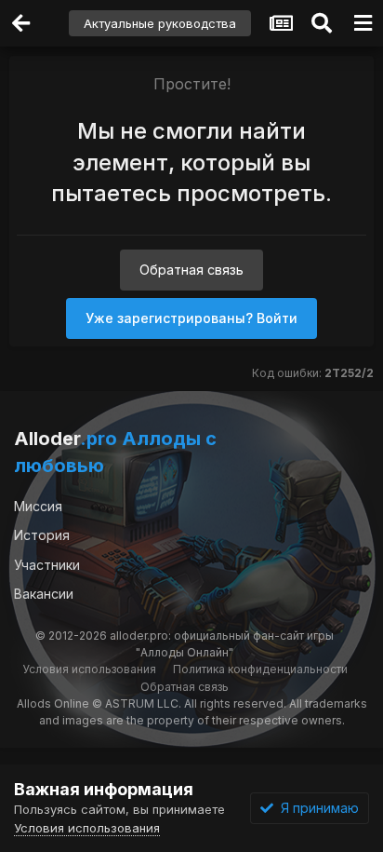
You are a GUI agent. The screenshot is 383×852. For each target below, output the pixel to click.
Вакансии (43, 594)
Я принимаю (316, 808)
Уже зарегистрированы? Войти (191, 318)
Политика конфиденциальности (260, 669)
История (42, 535)
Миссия (38, 506)
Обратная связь (191, 269)
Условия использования (89, 669)
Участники (47, 565)
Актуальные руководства (160, 23)
